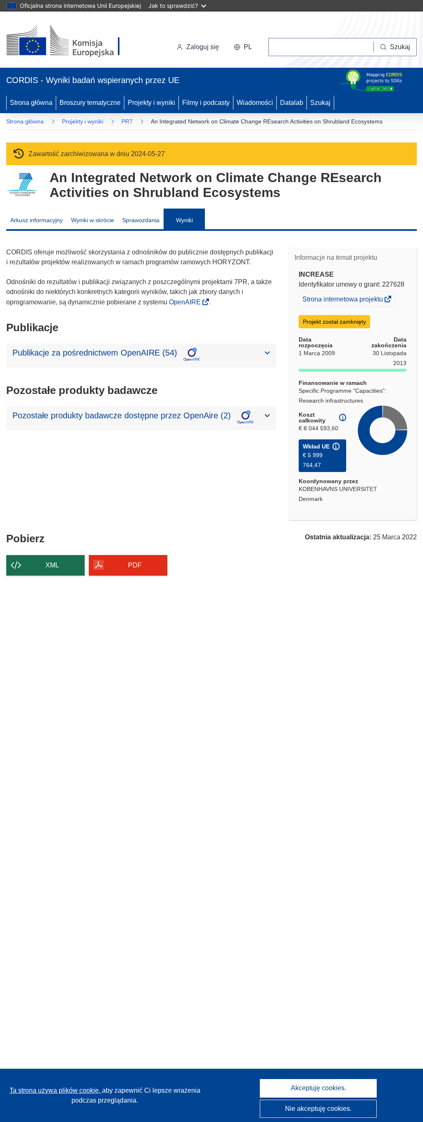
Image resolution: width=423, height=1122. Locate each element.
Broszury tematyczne (90, 102)
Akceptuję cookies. (318, 1087)
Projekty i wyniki (151, 102)
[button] (243, 47)
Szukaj (320, 102)
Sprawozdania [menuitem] (140, 220)
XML (52, 565)
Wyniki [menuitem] (184, 220)
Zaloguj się (202, 46)
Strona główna (31, 102)
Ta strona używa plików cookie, (56, 1090)
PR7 (127, 121)
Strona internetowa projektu (343, 301)
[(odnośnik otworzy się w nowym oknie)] (73, 41)
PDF (135, 565)
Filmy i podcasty (206, 102)
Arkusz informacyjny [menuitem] (36, 220)
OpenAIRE (185, 302)
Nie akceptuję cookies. (318, 1108)
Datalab (291, 102)
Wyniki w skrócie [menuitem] (92, 220)
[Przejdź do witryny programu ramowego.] (21, 185)
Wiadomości (255, 102)
